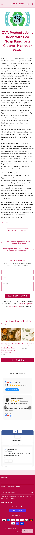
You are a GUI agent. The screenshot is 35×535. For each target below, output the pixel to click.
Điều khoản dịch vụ (14, 306)
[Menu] (2, 3)
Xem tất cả (17, 360)
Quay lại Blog (19, 231)
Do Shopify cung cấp (17, 531)
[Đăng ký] (32, 493)
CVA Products (17, 440)
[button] (27, 3)
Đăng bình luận (17, 296)
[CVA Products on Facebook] (18, 435)
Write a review (12, 389)
